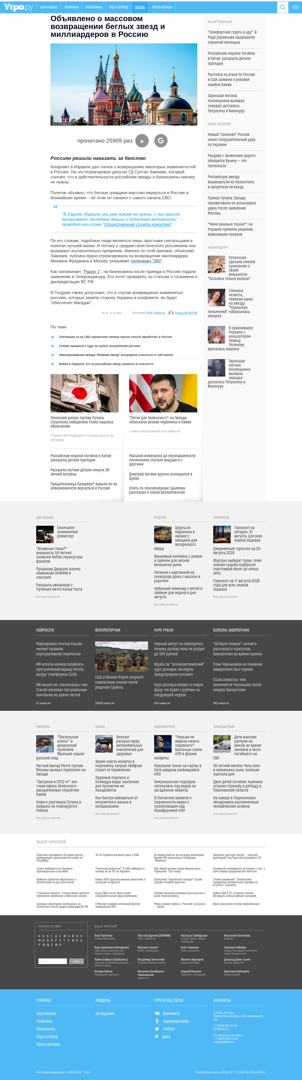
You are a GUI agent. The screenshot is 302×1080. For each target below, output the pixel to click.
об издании (105, 1013)
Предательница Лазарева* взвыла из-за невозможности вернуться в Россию (84, 486)
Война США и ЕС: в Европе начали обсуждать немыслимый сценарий (234, 894)
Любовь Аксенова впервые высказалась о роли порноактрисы (180, 894)
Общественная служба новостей (137, 224)
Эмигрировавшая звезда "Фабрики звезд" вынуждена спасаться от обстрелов (116, 354)
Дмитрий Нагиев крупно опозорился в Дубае (160, 476)
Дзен (166, 1037)
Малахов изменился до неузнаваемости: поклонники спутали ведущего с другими (162, 460)
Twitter (169, 1029)
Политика (71, 7)
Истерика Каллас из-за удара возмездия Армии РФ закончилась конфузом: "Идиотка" (179, 858)
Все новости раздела (48, 596)
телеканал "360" (146, 261)
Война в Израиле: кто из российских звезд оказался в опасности (106, 364)
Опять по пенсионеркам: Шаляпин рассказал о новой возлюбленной (157, 490)
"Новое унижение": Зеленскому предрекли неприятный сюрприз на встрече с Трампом (235, 882)
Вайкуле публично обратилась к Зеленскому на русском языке (56, 881)
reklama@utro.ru (224, 1041)
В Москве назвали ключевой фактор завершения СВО (117, 905)
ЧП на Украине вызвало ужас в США (117, 855)
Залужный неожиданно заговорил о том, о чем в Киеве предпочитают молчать (239, 870)
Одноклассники (176, 1021)
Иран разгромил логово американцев (236, 904)
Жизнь (140, 7)
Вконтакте (171, 1013)
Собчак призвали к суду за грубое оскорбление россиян (100, 346)
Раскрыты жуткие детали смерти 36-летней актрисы (80, 472)
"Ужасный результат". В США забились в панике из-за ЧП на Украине (120, 870)
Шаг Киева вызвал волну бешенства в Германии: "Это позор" (177, 870)
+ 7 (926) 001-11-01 (226, 1038)
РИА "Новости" (156, 312)
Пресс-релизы (162, 7)
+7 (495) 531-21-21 (225, 1025)
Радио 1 (91, 271)
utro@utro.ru (221, 1029)
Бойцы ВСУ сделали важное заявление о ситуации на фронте (120, 881)
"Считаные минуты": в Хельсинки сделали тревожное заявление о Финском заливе (63, 894)
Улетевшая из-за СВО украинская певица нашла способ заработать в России (115, 336)
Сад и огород (118, 7)
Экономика (94, 7)
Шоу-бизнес (48, 7)
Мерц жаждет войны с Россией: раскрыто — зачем (180, 905)
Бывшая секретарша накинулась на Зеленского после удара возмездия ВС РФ (62, 905)
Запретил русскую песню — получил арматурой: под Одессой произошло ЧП (237, 856)
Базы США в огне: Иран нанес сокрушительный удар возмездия (116, 894)
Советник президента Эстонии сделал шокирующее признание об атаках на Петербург (60, 858)
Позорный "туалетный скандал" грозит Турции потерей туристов (178, 881)
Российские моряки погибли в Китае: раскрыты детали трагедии (81, 458)
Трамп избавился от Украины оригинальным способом (55, 870)
